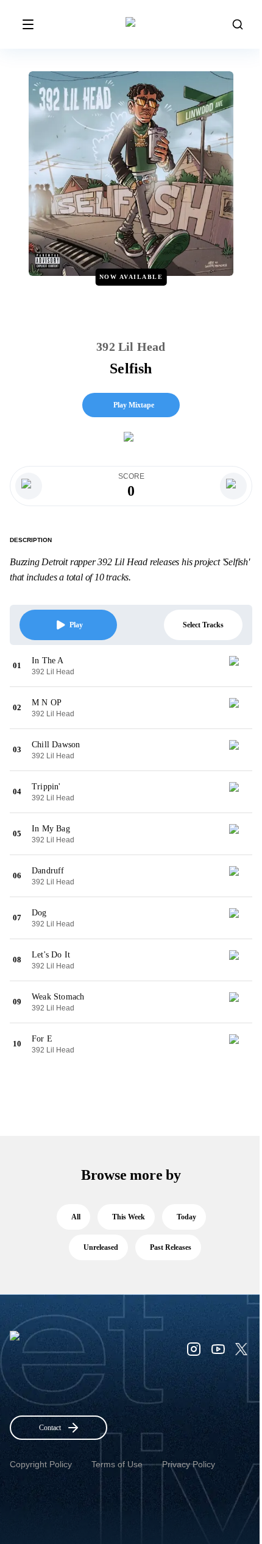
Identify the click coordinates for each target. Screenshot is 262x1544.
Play (76, 625)
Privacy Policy (188, 1464)
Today (186, 1217)
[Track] (238, 665)
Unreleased (100, 1247)
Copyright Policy (41, 1464)
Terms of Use (117, 1464)
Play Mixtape (133, 405)
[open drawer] (28, 24)
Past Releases (170, 1247)
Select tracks (203, 625)
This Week (128, 1217)
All (75, 1217)
